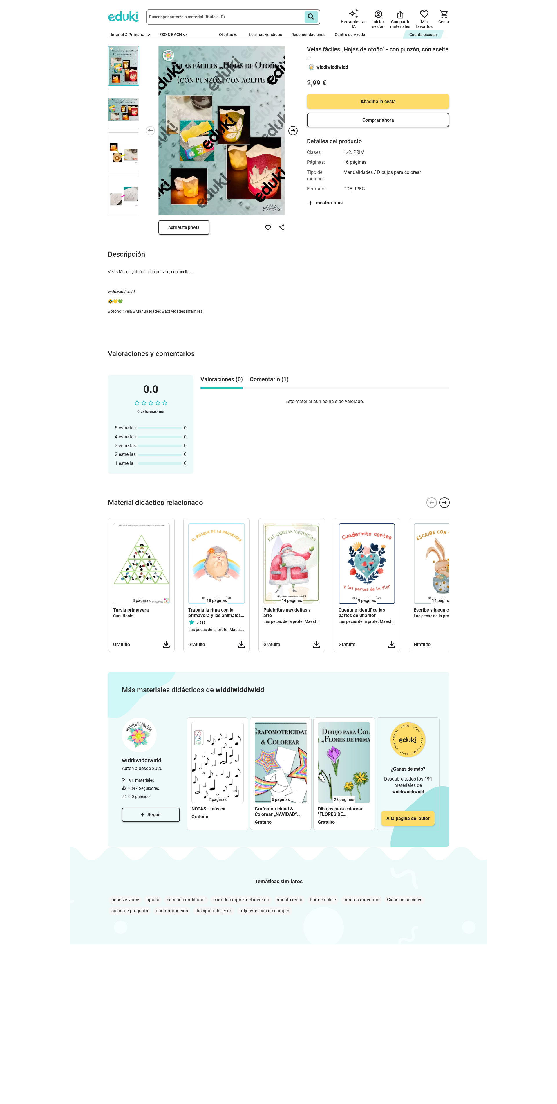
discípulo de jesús (214, 911)
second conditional (186, 899)
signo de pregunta (129, 911)
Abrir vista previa (184, 227)
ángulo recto (289, 899)
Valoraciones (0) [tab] (221, 379)
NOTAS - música (208, 809)
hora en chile (323, 899)
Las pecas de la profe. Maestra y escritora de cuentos (237, 629)
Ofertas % (228, 34)
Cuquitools (123, 616)
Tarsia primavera (131, 610)
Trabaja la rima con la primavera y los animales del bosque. (214, 612)
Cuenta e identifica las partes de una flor (362, 612)
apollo (153, 899)
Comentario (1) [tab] (269, 379)
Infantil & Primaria (128, 34)
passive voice (125, 899)
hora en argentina (361, 899)
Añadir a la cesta (378, 101)
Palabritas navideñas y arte (287, 612)
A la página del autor (408, 818)
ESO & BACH (170, 34)
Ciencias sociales (404, 899)
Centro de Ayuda (350, 34)
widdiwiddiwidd (332, 67)
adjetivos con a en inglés (265, 911)
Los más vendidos (265, 34)
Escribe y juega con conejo (441, 610)
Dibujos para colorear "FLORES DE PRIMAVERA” (340, 811)
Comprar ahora (378, 120)
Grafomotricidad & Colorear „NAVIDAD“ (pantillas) (276, 811)
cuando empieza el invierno (241, 899)
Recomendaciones (308, 34)
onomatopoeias (172, 911)
